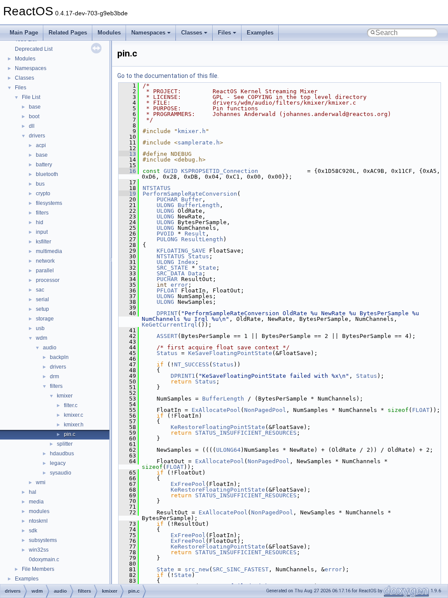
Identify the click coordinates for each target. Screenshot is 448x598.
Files (224, 32)
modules (39, 511)
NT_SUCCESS (191, 364)
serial (42, 299)
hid (39, 222)
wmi (41, 482)
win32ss (39, 550)
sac (40, 290)
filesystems (49, 203)
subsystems (43, 540)
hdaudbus (62, 453)
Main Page (24, 32)
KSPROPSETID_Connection (219, 171)
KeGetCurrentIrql (170, 324)
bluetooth (47, 174)
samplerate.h (199, 142)
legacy (58, 463)
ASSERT (167, 336)
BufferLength (199, 205)
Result (195, 233)
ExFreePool (188, 484)
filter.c (70, 405)
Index (186, 262)
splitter (65, 444)
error (179, 284)
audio (49, 348)
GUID (171, 171)
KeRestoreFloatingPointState (218, 427)
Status (198, 256)
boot (34, 116)
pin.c (69, 434)
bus (40, 184)
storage (45, 319)
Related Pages (68, 32)
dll (32, 126)
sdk (33, 531)
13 (127, 154)
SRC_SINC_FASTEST (241, 569)
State (207, 267)
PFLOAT (167, 290)
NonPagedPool (265, 410)
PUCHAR (167, 199)
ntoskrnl (38, 521)
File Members (38, 569)
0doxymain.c (44, 559)
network (45, 261)
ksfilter (43, 242)
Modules (109, 32)
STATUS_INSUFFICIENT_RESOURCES (246, 432)
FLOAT (421, 410)
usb (40, 328)
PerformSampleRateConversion (190, 193)
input (42, 232)
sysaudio (60, 473)
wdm (41, 338)
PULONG (167, 239)
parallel (45, 270)
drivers (37, 136)
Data (195, 273)
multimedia (49, 251)
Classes (191, 32)
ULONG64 (228, 450)
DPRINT (167, 313)
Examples (260, 32)
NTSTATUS (157, 188)
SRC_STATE (172, 267)
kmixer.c (73, 415)
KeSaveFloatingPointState (230, 353)
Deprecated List (33, 49)
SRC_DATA (171, 273)
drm (54, 376)
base (35, 107)
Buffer (191, 199)
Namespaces (148, 32)
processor (48, 280)
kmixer (65, 396)
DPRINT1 (183, 376)
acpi (41, 145)
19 (127, 193)
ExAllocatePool (216, 410)
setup (42, 309)
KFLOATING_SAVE (181, 250)
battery (44, 165)
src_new (197, 569)
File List (31, 97)
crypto (43, 193)
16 (127, 171)
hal (32, 492)
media (36, 502)
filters (42, 213)
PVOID (165, 233)
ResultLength (202, 239)
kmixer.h (74, 425)
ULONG (165, 205)
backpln (59, 357)
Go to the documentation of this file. (168, 75)
